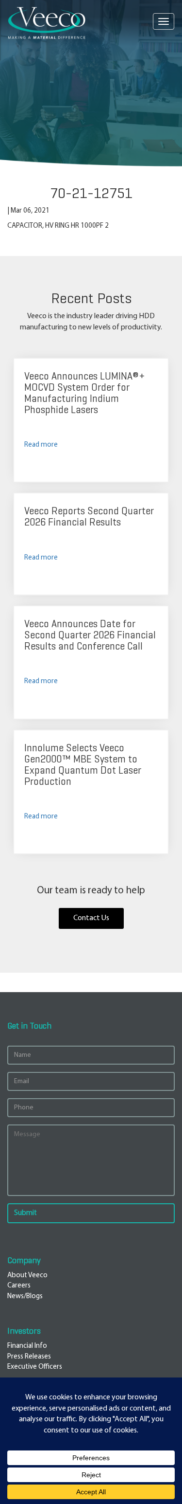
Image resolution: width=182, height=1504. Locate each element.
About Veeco (27, 1275)
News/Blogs (25, 1296)
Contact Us (91, 918)
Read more (41, 445)
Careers (19, 1285)
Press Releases (29, 1356)
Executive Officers (34, 1367)
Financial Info (27, 1346)
